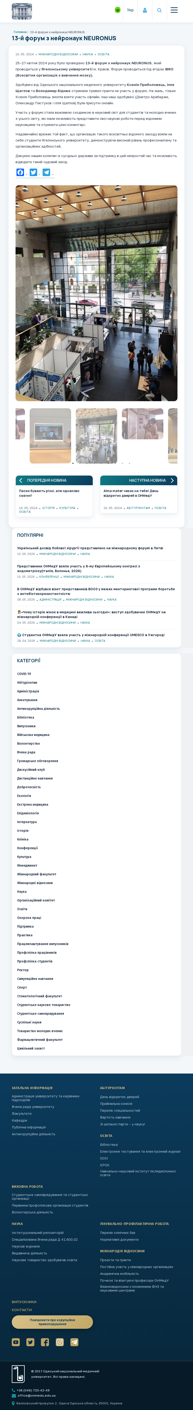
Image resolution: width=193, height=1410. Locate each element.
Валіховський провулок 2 (36, 1403)
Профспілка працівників (37, 953)
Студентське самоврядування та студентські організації (50, 1196)
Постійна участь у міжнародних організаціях (136, 1267)
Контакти (22, 1310)
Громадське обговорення (37, 761)
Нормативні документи (119, 1239)
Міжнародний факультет (36, 874)
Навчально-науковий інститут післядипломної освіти (138, 1173)
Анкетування (27, 700)
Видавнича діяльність (29, 1253)
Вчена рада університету (33, 1107)
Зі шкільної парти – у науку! (122, 1124)
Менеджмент (27, 866)
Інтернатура (27, 822)
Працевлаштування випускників (42, 944)
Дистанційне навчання (35, 778)
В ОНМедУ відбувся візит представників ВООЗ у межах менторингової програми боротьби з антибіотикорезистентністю (96, 591)
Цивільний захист (31, 1048)
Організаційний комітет (36, 900)
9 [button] (129, 463)
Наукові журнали (26, 1246)
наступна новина (147, 480)
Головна (20, 32)
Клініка (22, 839)
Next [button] (181, 437)
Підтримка (25, 927)
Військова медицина (33, 735)
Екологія (24, 796)
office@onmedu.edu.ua (37, 1395)
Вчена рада (26, 752)
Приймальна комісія (116, 1104)
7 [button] (115, 463)
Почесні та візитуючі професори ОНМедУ (134, 1280)
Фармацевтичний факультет (40, 1040)
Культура (67, 508)
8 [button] (122, 463)
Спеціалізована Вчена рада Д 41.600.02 (45, 1239)
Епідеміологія (28, 813)
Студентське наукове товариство (43, 1005)
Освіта (103, 54)
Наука (88, 54)
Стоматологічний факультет (39, 996)
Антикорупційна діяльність (38, 709)
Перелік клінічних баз (117, 1233)
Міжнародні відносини (58, 54)
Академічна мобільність (119, 1274)
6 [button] (108, 463)
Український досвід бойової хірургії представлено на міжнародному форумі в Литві (90, 548)
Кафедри (19, 1120)
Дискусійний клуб (31, 770)
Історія (48, 508)
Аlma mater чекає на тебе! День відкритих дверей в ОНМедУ (131, 493)
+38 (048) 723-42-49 (33, 1390)
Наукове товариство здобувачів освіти (44, 1260)
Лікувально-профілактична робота (134, 1224)
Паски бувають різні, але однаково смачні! (49, 493)
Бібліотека (25, 717)
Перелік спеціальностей (120, 1110)
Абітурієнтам (138, 508)
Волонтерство (28, 744)
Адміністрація (50, 599)
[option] (96, 294)
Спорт (22, 988)
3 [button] (87, 463)
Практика (24, 935)
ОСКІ (104, 1158)
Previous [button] (12, 437)
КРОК (104, 1165)
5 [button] (101, 463)
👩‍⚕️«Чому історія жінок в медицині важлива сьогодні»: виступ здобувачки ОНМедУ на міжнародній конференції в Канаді (91, 614)
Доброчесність (29, 787)
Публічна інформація (29, 1127)
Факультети (22, 1113)
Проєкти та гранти (115, 1260)
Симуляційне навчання (35, 979)
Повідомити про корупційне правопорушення (52, 1322)
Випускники (26, 726)
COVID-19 (24, 674)
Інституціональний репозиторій (38, 1233)
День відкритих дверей (119, 1097)
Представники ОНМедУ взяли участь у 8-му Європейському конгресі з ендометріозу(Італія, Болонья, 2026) (78, 568)
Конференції (49, 576)
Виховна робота (27, 1186)
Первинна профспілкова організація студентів (50, 1205)
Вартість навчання (115, 1117)
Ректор (23, 970)
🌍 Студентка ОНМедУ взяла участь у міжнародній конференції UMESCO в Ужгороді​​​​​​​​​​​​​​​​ (91, 635)
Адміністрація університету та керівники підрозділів (45, 1098)
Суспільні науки (29, 1022)
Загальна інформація (32, 1088)
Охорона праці (29, 918)
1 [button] (73, 463)
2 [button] (80, 463)
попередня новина (46, 480)
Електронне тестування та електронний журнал (140, 1151)
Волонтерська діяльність (32, 1212)
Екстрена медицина (32, 805)
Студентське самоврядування (40, 1014)
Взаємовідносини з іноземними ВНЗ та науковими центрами (132, 1288)
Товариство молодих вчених (40, 1031)
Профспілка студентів (34, 961)
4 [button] (94, 463)
